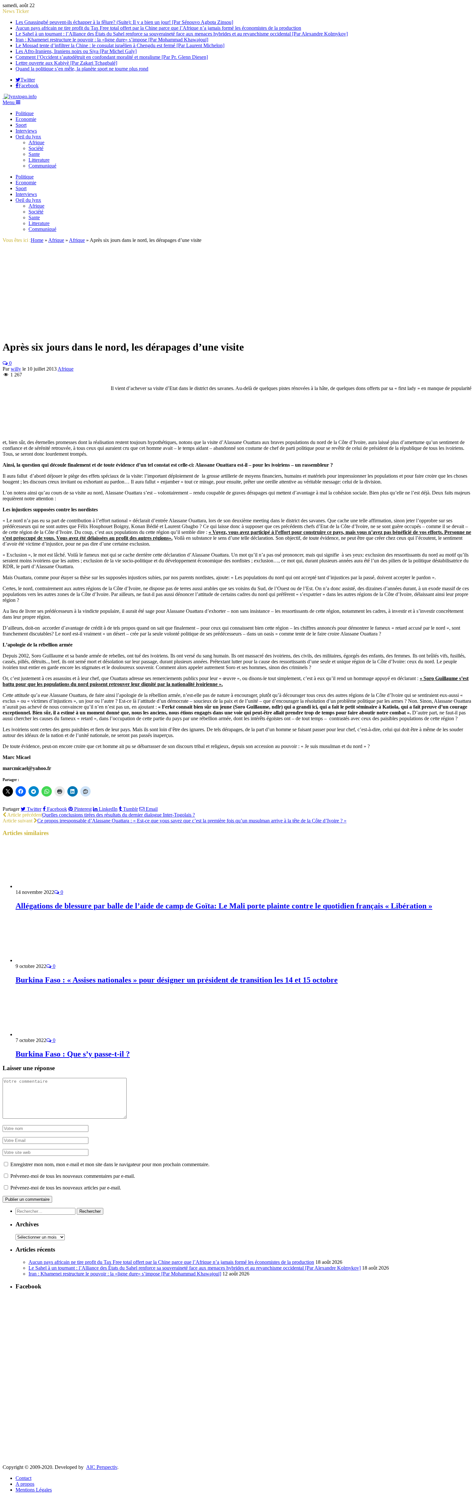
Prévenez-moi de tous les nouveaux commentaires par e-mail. (72, 1176)
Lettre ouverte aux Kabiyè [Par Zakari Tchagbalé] (66, 63)
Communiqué (42, 165)
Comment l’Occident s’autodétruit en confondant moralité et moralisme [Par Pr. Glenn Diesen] (112, 57)
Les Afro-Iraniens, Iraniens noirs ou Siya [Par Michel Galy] (76, 51)
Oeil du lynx (28, 136)
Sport (21, 125)
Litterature (39, 160)
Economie (26, 119)
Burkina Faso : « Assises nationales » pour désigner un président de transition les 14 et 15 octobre (177, 980)
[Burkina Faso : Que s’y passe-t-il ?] (50, 1034)
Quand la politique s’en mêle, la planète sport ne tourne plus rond (82, 68)
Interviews (26, 131)
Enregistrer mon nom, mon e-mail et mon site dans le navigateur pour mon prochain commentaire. (110, 1164)
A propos (25, 1484)
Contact (23, 1478)
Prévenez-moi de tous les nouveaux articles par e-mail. (65, 1187)
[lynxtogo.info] (20, 96)
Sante (34, 154)
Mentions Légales (34, 1490)
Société (35, 148)
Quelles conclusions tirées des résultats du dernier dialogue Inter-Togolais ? (118, 815)
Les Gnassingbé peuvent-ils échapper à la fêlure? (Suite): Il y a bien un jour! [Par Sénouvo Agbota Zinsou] (124, 22)
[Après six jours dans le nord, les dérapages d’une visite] (72, 331)
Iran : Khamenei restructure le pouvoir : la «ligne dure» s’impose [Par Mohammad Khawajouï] (112, 39)
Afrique (36, 142)
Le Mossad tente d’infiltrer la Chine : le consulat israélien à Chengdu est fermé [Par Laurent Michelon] (120, 45)
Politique (25, 113)
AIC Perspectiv (101, 1467)
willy (16, 369)
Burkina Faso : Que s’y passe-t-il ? (73, 1054)
